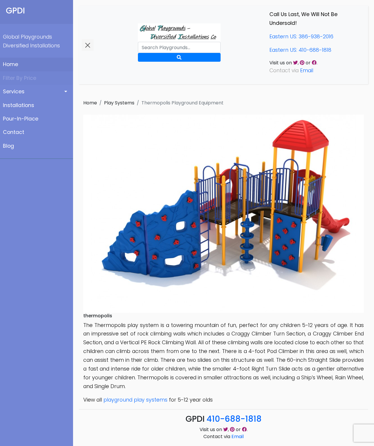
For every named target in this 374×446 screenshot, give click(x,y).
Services (14, 91)
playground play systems (135, 399)
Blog (8, 145)
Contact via (223, 436)
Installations (18, 105)
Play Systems (119, 102)
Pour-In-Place (20, 118)
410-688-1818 (234, 419)
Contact (13, 132)
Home (10, 64)
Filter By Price (19, 78)
